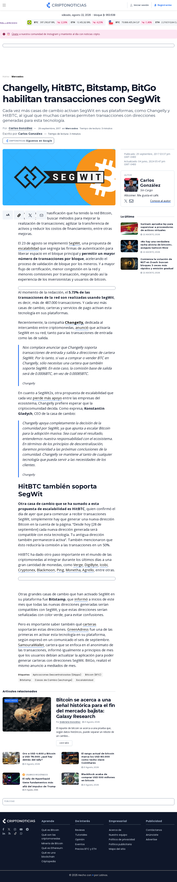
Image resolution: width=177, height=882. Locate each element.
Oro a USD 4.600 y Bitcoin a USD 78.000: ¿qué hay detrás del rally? (38, 756)
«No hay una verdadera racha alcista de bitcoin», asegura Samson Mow (156, 244)
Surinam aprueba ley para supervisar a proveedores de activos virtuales (157, 227)
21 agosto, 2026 (92, 722)
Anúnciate (152, 835)
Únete (15, 34)
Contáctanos (154, 830)
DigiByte (91, 564)
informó (81, 599)
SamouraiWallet (31, 645)
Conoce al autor (160, 201)
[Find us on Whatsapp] (21, 833)
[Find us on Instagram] (15, 829)
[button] (25, 215)
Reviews (80, 830)
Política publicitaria (120, 844)
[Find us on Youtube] (21, 829)
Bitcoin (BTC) (93, 674)
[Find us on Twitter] (9, 829)
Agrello (88, 570)
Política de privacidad (122, 839)
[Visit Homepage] (66, 5)
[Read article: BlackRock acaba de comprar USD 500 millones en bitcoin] (70, 779)
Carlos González (20, 128)
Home (6, 76)
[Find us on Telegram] (27, 829)
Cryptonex (26, 570)
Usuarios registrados (37, 775)
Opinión (80, 839)
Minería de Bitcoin (52, 843)
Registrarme (165, 5)
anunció (81, 327)
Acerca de (115, 830)
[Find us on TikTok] (15, 833)
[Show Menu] (4, 5)
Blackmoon (46, 570)
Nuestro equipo (118, 835)
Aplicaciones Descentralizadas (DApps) (57, 674)
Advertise (151, 839)
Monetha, (73, 570)
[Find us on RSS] (9, 833)
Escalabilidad (84, 680)
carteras (89, 624)
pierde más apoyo (47, 398)
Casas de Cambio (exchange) (53, 680)
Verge (78, 564)
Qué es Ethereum (52, 848)
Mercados (17, 76)
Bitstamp (25, 680)
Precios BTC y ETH (85, 849)
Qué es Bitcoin (50, 830)
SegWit (74, 243)
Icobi (104, 564)
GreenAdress (78, 629)
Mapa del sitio (117, 849)
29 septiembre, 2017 (49, 128)
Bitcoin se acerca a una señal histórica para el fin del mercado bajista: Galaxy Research (85, 708)
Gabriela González (70, 722)
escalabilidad (28, 248)
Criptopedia (48, 861)
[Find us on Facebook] (3, 829)
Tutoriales (81, 835)
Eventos (80, 844)
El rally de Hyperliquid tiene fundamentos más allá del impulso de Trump (39, 782)
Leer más (65, 742)
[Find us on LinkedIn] (4, 833)
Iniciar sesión (141, 5)
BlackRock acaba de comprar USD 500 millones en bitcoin (98, 777)
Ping (60, 570)
